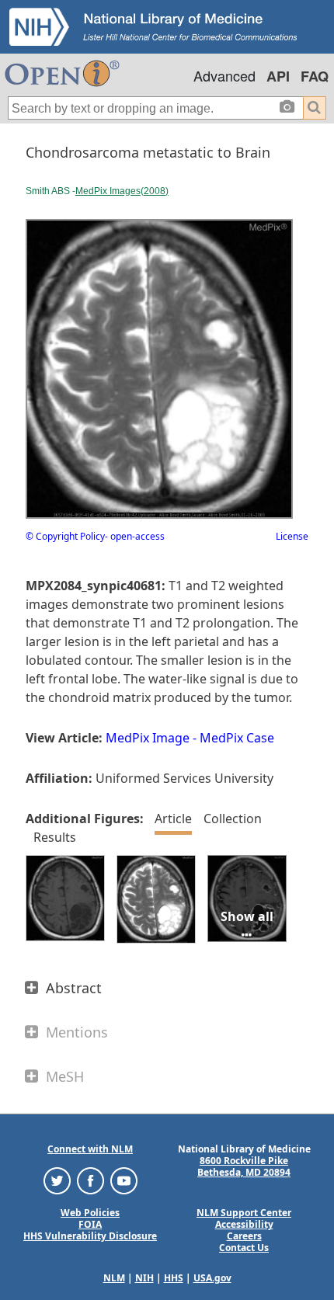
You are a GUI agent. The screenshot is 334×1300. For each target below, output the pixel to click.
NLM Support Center (244, 1212)
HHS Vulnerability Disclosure (90, 1236)
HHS (173, 1277)
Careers (244, 1236)
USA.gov (212, 1277)
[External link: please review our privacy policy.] (57, 1180)
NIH (144, 1277)
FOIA (90, 1224)
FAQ (315, 76)
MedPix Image (148, 737)
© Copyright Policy (65, 536)
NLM (114, 1277)
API (278, 76)
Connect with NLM (90, 1149)
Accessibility (244, 1224)
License (292, 536)
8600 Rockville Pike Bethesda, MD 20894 (244, 1166)
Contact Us (244, 1247)
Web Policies (90, 1212)
